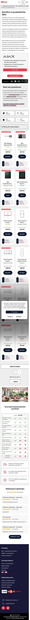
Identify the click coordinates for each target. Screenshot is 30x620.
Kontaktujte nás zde (14, 94)
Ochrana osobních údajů (8, 582)
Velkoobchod (5, 568)
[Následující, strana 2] (15, 372)
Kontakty (4, 570)
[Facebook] (3, 608)
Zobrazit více (15, 536)
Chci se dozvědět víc (14, 76)
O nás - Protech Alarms (8, 563)
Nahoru (16, 381)
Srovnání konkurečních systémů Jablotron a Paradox (13, 104)
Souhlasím (15, 312)
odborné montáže (11, 96)
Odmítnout (18, 316)
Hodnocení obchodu (15, 488)
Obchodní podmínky (7, 585)
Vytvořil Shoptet (16, 615)
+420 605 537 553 (9, 603)
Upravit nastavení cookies (18, 618)
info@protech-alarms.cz (11, 600)
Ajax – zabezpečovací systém (9, 551)
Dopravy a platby (6, 587)
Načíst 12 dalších (15, 366)
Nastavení (10, 316)
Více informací (22, 307)
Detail (22, 156)
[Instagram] (8, 608)
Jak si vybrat (15, 69)
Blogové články (5, 565)
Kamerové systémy (7, 555)
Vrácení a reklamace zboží (8, 580)
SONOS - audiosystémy (8, 553)
